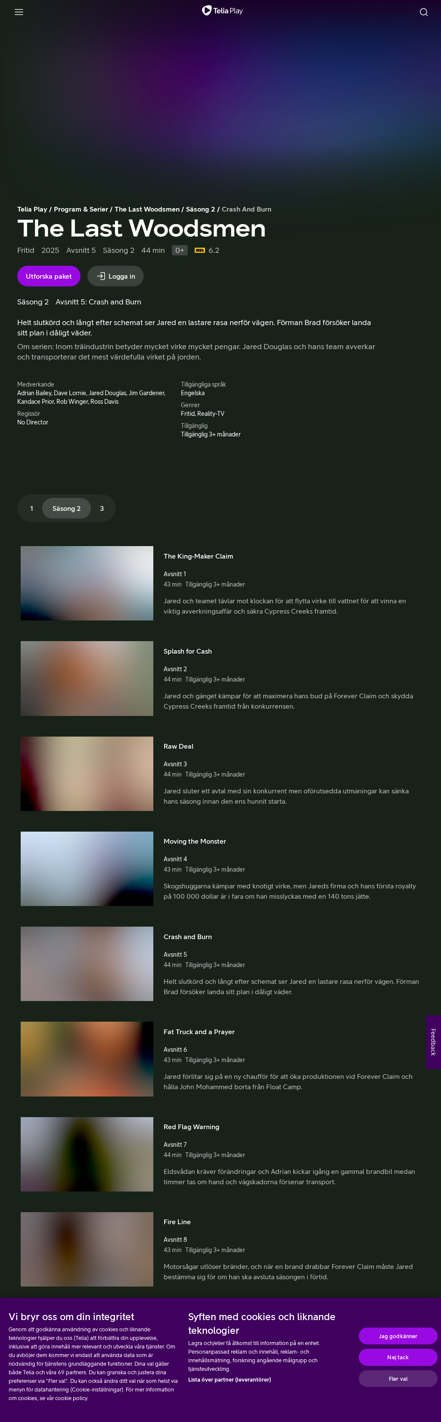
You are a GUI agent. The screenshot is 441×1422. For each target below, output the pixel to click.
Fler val (398, 1378)
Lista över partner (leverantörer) (229, 1379)
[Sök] (423, 12)
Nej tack (398, 1357)
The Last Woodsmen (147, 209)
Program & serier (81, 209)
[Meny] (19, 12)
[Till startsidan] (222, 12)
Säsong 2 (200, 209)
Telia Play (32, 209)
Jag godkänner (398, 1336)
